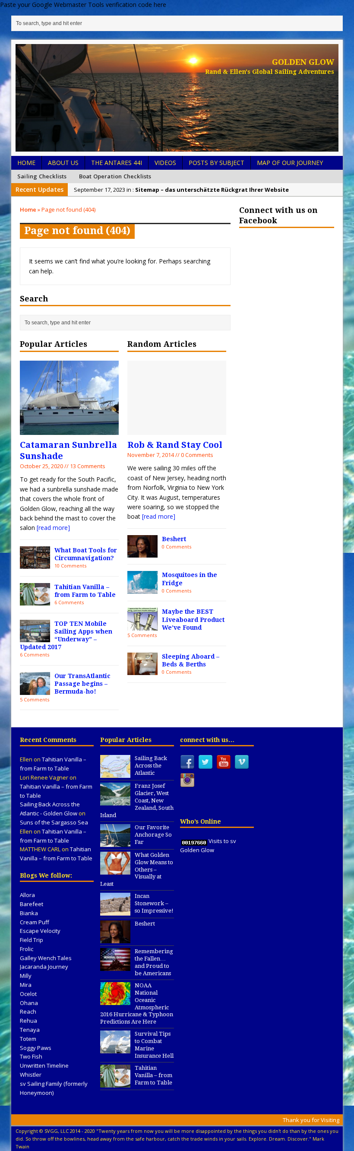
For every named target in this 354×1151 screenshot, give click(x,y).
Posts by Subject (216, 163)
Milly (26, 976)
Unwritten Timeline (44, 1065)
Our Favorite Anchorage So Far (153, 834)
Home (26, 163)
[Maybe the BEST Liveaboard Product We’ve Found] (142, 625)
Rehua (28, 1020)
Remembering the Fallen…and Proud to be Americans (154, 962)
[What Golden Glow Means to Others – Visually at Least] (115, 870)
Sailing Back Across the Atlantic (151, 765)
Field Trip (31, 940)
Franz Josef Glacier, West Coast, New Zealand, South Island (137, 800)
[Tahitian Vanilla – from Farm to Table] (35, 600)
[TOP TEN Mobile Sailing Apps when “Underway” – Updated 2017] (35, 637)
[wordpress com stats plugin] (194, 841)
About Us (63, 163)
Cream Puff (34, 922)
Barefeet (31, 904)
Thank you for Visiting (311, 1120)
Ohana (29, 1003)
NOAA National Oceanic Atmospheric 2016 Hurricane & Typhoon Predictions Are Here (136, 1003)
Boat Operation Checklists (115, 176)
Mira (26, 985)
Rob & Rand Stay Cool (174, 445)
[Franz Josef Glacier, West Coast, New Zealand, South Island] (115, 801)
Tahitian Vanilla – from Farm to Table (153, 1075)
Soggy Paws (35, 1048)
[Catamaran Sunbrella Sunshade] (69, 429)
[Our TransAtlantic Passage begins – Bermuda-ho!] (35, 689)
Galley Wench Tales (46, 958)
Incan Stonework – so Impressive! (154, 903)
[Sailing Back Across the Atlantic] (115, 773)
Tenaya (30, 1030)
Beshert (174, 539)
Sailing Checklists (42, 176)
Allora (27, 895)
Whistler (30, 1074)
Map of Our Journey (290, 163)
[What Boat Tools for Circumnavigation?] (35, 564)
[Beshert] (142, 553)
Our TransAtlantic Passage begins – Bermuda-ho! (82, 683)
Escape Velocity (40, 931)
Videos (165, 163)
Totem (28, 1039)
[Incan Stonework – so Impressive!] (115, 911)
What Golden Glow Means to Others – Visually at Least (136, 870)
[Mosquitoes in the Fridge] (142, 589)
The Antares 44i (116, 163)
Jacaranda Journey (44, 966)
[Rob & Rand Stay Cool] (176, 429)
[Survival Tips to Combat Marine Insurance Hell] (115, 1049)
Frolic (26, 949)
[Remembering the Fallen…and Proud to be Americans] (115, 966)
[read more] (53, 527)
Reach (28, 1011)
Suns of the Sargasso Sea (54, 822)
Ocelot (28, 994)
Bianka (29, 913)
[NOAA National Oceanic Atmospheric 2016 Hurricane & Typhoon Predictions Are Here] (115, 1000)
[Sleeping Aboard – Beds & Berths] (142, 670)
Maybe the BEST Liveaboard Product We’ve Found (193, 619)
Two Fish (31, 1056)
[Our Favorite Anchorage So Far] (115, 842)
